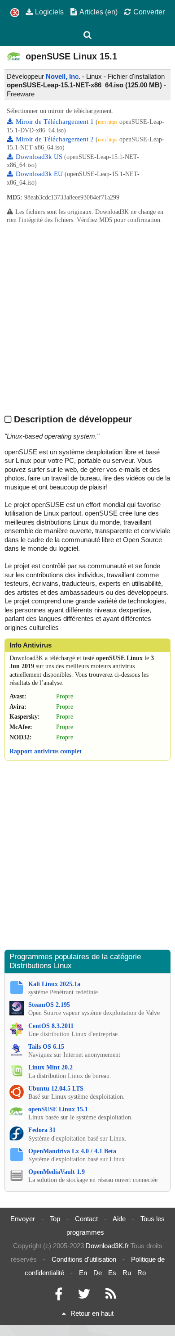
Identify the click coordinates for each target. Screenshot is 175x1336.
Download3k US (40, 156)
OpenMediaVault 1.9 (56, 1171)
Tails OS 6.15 (46, 1046)
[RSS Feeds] (111, 1296)
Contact (86, 1219)
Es (112, 1273)
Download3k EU (40, 173)
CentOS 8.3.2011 (51, 1026)
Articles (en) (98, 12)
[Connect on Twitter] (84, 1296)
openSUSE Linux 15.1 (58, 1109)
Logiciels (49, 12)
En (83, 1273)
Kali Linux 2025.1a (54, 984)
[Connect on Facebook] (58, 1296)
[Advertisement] (87, 319)
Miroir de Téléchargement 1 (56, 121)
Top (55, 1219)
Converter (149, 12)
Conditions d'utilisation (84, 1259)
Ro (141, 1273)
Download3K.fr (107, 1246)
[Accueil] (15, 13)
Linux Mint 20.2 (50, 1067)
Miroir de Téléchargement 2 (56, 139)
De (97, 1273)
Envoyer (22, 1219)
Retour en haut (92, 1313)
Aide (119, 1219)
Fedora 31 (42, 1130)
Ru (126, 1273)
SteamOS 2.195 (49, 1004)
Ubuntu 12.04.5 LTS (55, 1088)
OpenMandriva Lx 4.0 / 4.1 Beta (72, 1151)
